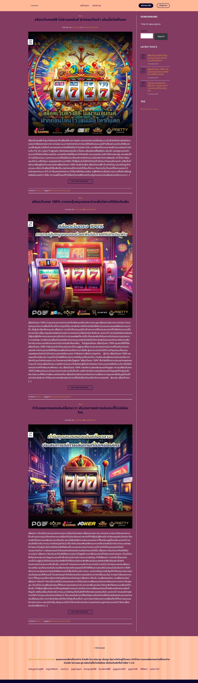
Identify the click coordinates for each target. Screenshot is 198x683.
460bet (144, 669)
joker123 (154, 669)
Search (144, 30)
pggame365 (119, 669)
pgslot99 (133, 669)
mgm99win (52, 669)
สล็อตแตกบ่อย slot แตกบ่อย (60, 190)
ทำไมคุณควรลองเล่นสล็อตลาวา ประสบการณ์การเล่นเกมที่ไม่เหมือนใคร (80, 410)
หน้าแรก (84, 5)
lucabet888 (104, 669)
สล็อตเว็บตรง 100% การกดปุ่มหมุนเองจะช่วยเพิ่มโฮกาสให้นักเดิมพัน (80, 201)
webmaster (91, 209)
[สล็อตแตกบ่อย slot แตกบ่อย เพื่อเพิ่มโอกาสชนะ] (52, 5)
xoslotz (65, 669)
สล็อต (80, 16)
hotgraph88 (90, 669)
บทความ (96, 5)
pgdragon (76, 669)
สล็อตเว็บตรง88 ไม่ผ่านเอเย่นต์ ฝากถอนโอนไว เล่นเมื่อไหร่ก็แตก (80, 19)
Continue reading (80, 181)
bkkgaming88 (36, 669)
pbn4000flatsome (90, 27)
